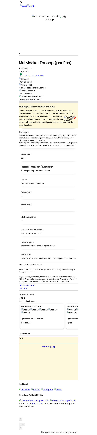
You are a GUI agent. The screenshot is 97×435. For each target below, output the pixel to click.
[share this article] (63, 17)
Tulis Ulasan (25, 333)
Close (22, 425)
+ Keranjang (48, 346)
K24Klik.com (38, 403)
